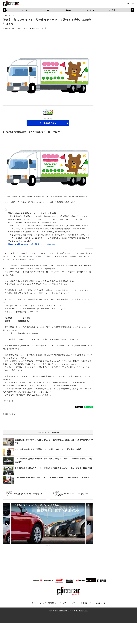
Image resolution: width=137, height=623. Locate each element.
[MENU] (133, 3)
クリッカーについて (39, 603)
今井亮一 (45, 28)
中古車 (46, 10)
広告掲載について (54, 603)
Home (68, 10)
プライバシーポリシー (71, 603)
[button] (132, 10)
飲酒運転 (6, 414)
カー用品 (112, 10)
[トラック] (48, 166)
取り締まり (13, 414)
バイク (24, 10)
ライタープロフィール (97, 603)
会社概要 (84, 603)
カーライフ (90, 10)
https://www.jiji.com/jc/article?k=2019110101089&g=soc (31, 244)
